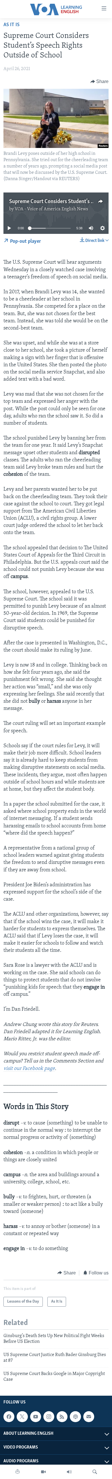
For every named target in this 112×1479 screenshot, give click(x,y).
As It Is (11, 25)
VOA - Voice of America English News (51, 209)
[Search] (94, 1472)
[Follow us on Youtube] (35, 1416)
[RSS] (62, 1416)
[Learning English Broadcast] (69, 1472)
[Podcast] (75, 1416)
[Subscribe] (88, 1416)
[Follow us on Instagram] (48, 1416)
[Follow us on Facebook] (8, 1416)
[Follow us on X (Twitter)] (22, 1416)
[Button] (99, 81)
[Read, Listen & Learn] (17, 1472)
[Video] (43, 1472)
